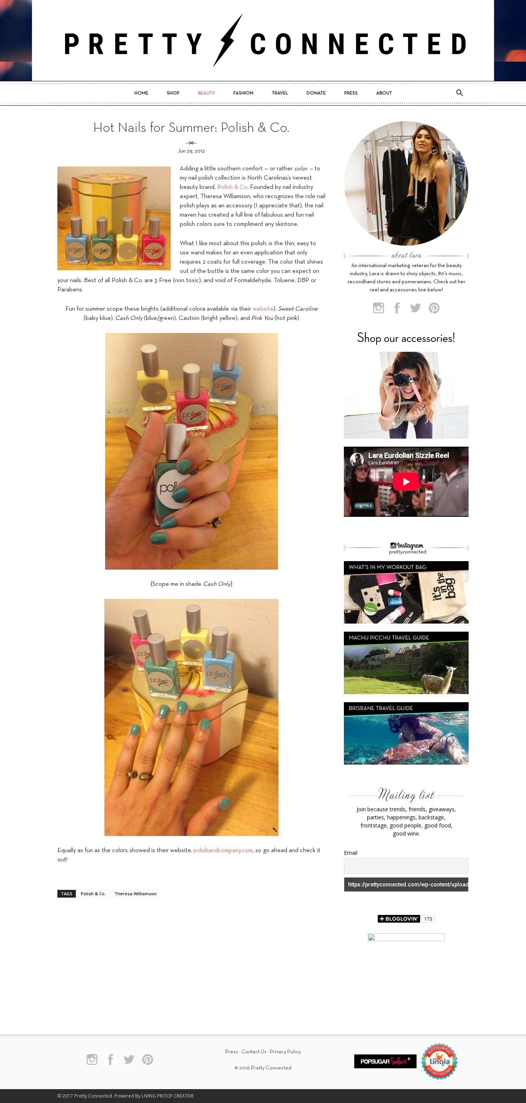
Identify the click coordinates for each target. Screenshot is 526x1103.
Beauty (206, 93)
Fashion (243, 93)
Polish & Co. (233, 187)
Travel (280, 93)
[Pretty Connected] (263, 40)
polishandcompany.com (223, 850)
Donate (316, 93)
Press (351, 93)
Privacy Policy (285, 1051)
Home (141, 93)
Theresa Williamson (135, 893)
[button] (459, 93)
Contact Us (253, 1051)
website (263, 309)
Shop (173, 93)
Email (350, 852)
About (384, 93)
